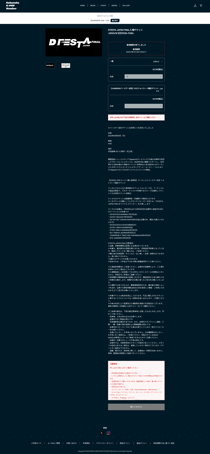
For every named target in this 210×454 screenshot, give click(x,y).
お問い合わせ (71, 443)
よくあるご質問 (54, 443)
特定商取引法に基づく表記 (163, 443)
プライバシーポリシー (105, 443)
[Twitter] (101, 433)
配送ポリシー (125, 443)
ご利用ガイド (36, 443)
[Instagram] (108, 432)
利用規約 (86, 443)
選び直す (115, 21)
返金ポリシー (142, 443)
